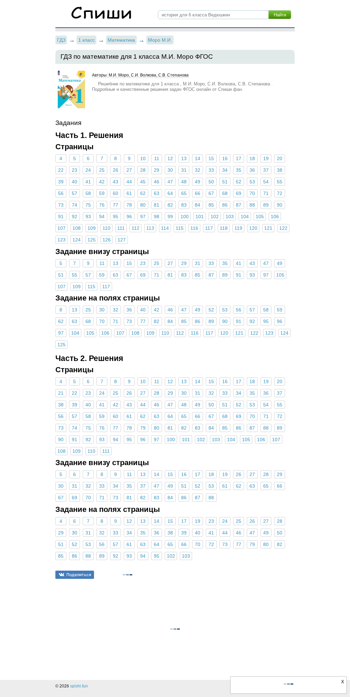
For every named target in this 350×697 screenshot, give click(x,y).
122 (283, 228)
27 (129, 170)
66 (197, 193)
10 (143, 158)
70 (252, 193)
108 (76, 228)
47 (170, 181)
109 (92, 228)
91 (61, 216)
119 (238, 228)
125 (92, 239)
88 (252, 205)
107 (61, 228)
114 (165, 228)
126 (107, 239)
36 (252, 170)
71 (266, 193)
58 (88, 193)
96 (129, 216)
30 (170, 170)
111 (121, 228)
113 (150, 228)
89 (266, 205)
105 (260, 216)
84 (197, 205)
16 (225, 158)
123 (61, 239)
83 (184, 205)
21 (61, 393)
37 (266, 170)
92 (74, 216)
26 (115, 170)
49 (197, 181)
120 (253, 228)
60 (115, 193)
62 (143, 193)
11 (156, 158)
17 (238, 158)
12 (170, 158)
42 (102, 181)
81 (156, 205)
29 (156, 170)
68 (225, 193)
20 (279, 158)
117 (209, 228)
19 (266, 158)
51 (225, 181)
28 (143, 170)
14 (197, 158)
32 (197, 170)
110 (106, 228)
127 (122, 239)
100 (184, 216)
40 (74, 181)
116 (194, 228)
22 (61, 170)
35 (238, 170)
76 (102, 205)
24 (88, 170)
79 (143, 428)
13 (184, 158)
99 (170, 216)
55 (279, 181)
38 (279, 170)
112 (135, 228)
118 (224, 228)
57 (74, 193)
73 (61, 205)
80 (143, 205)
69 (238, 193)
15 (211, 158)
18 (252, 158)
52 (238, 181)
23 (74, 170)
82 (170, 205)
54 (266, 181)
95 (115, 216)
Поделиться (78, 574)
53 (252, 181)
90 (279, 205)
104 (245, 216)
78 (129, 205)
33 (211, 170)
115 (180, 228)
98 (156, 216)
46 (156, 181)
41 (88, 181)
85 (211, 205)
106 (275, 216)
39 (61, 181)
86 (225, 205)
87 (238, 205)
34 (225, 170)
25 (102, 170)
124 (76, 239)
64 (170, 193)
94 (102, 216)
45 (143, 181)
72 (279, 193)
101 (200, 216)
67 (211, 193)
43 (115, 181)
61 (129, 193)
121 (268, 228)
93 (88, 216)
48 (184, 181)
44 (129, 181)
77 (115, 205)
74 (74, 205)
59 (102, 193)
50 (211, 181)
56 (61, 193)
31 (184, 170)
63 (156, 193)
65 (184, 193)
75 (88, 205)
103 (230, 216)
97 (143, 216)
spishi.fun (79, 686)
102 (215, 216)
